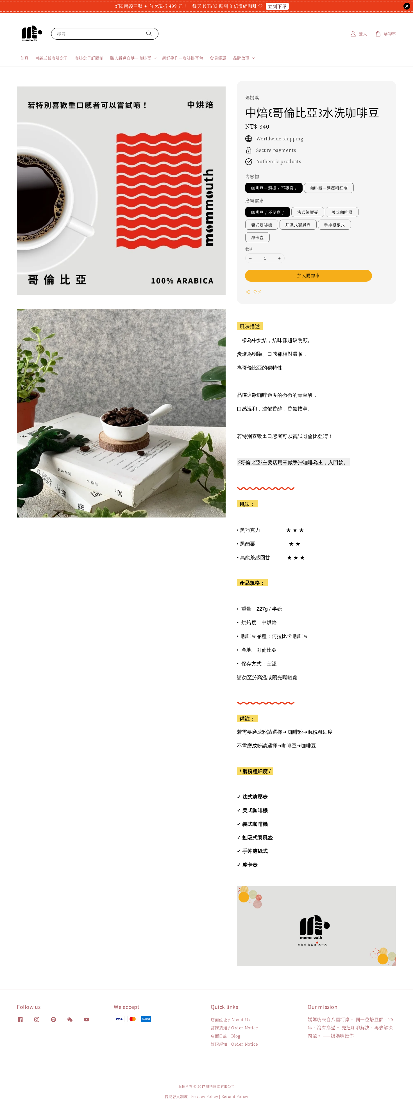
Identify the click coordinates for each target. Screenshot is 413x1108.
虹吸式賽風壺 (298, 224)
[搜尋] (149, 33)
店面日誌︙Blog (225, 1036)
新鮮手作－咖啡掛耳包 (182, 58)
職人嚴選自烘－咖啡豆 (130, 57)
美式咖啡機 (342, 212)
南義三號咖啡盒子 (51, 58)
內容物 (252, 176)
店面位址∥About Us (230, 1019)
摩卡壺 (257, 237)
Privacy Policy (204, 1096)
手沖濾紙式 (334, 224)
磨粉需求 (254, 200)
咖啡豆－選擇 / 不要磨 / (274, 188)
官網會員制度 (176, 1096)
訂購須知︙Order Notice (234, 1044)
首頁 (24, 58)
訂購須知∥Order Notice (234, 1028)
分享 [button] (257, 292)
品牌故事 (241, 57)
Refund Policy (234, 1096)
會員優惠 (218, 58)
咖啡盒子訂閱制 (89, 58)
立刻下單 (277, 6)
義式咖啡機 (261, 224)
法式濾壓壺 (307, 212)
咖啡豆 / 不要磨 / (267, 212)
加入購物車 (308, 275)
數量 (249, 249)
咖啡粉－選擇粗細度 (329, 188)
